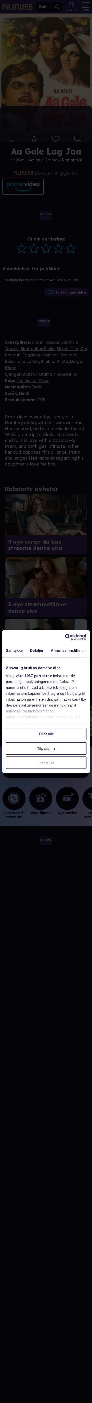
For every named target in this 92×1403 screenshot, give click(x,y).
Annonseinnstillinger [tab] (69, 650)
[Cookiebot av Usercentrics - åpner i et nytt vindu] (65, 637)
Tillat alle (46, 734)
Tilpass (43, 748)
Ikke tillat (46, 763)
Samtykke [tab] (14, 650)
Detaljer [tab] (36, 650)
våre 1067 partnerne (33, 676)
